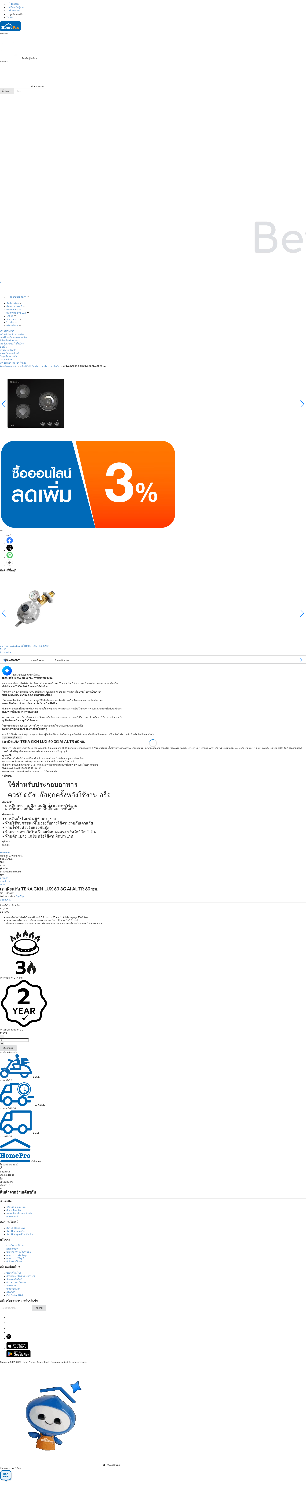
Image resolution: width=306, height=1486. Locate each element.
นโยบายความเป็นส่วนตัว (18, 1252)
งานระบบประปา (8, 350)
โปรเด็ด (10, 322)
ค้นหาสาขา (15, 11)
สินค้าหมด (8, 1048)
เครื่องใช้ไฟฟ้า (7, 331)
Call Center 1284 (14, 1295)
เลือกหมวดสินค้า (18, 297)
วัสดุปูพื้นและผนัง (8, 356)
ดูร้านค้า (4, 878)
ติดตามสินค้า (12, 1217)
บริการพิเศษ (12, 326)
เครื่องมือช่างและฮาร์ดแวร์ (13, 363)
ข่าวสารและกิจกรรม (16, 1282)
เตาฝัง (44, 366)
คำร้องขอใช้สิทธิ (14, 1262)
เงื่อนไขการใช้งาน (15, 1246)
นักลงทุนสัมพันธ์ (14, 1279)
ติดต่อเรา (10, 1292)
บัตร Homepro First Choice (19, 1234)
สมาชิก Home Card (15, 1228)
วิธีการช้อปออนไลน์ (16, 1207)
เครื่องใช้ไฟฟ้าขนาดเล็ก (12, 334)
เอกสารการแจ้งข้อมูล (16, 1255)
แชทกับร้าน (5, 881)
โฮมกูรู (9, 316)
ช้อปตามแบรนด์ (14, 306)
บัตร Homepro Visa (15, 1231)
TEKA (2, 884)
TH (7, 17)
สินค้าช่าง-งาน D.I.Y (16, 313)
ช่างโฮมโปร (12, 319)
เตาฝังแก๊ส (55, 366)
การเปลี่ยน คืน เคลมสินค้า (19, 1213)
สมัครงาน (11, 1286)
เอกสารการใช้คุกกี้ (15, 1258)
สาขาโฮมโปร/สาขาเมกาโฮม (21, 1276)
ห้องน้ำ (3, 347)
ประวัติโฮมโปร (13, 1273)
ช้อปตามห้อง (12, 303)
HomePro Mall (13, 310)
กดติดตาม (18, 856)
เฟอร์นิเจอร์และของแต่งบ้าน (14, 337)
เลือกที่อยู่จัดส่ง (27, 58)
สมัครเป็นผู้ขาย (16, 7)
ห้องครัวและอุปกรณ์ (9, 353)
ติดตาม (39, 1308)
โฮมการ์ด (14, 4)
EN (11, 17)
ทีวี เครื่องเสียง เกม (9, 341)
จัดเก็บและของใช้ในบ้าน (12, 344)
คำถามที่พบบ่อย (13, 1210)
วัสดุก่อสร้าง (6, 360)
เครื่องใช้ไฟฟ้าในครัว (29, 366)
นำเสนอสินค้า (13, 1289)
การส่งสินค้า (12, 1249)
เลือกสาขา (36, 87)
